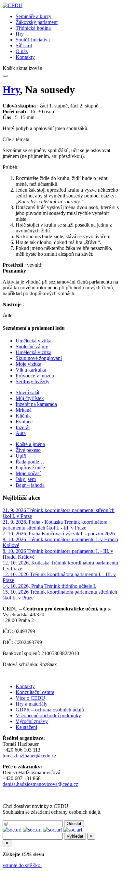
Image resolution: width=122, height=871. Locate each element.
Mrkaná (24, 410)
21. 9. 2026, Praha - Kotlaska (33, 522)
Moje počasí (28, 473)
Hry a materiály (31, 704)
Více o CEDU (30, 698)
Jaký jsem (26, 479)
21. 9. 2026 (15, 510)
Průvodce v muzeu (35, 375)
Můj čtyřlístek (30, 398)
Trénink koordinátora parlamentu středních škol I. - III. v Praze (55, 524)
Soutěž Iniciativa (33, 39)
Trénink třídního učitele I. (70, 586)
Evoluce (24, 421)
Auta (21, 433)
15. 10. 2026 (16, 592)
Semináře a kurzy (33, 16)
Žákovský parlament (37, 22)
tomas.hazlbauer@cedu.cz (29, 755)
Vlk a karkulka (31, 370)
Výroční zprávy (32, 721)
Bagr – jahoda (30, 485)
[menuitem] (67, 16)
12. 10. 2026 (16, 574)
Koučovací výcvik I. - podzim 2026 (78, 533)
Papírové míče (30, 467)
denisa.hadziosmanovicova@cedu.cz (40, 784)
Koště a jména (30, 444)
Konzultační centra (35, 692)
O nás (22, 51)
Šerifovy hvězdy (32, 381)
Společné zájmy (32, 346)
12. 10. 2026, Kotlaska (27, 562)
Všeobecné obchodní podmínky (48, 715)
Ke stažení (26, 727)
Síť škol (24, 45)
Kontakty (25, 57)
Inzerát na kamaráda (36, 404)
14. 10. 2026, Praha (23, 586)
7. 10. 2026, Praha (22, 533)
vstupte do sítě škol (22, 865)
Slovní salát (27, 392)
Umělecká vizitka (33, 340)
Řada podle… (30, 461)
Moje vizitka (28, 364)
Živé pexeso (28, 450)
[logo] (12, 5)
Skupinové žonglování (39, 358)
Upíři (21, 456)
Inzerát (23, 427)
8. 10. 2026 (15, 539)
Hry (20, 34)
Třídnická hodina (33, 28)
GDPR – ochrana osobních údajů (50, 709)
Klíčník (23, 416)
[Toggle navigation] (5, 76)
